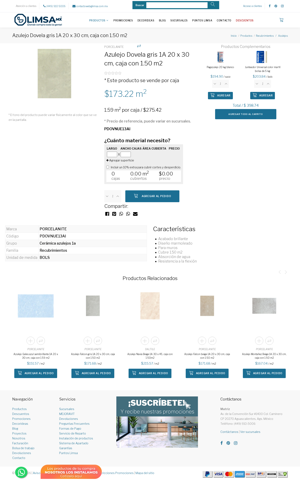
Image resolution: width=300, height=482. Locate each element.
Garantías (65, 448)
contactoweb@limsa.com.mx (92, 6)
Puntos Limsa (202, 20)
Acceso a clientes (252, 6)
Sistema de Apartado (73, 443)
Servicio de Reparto (72, 433)
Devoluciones (21, 453)
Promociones (123, 20)
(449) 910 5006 (56, 6)
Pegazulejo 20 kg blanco (220, 67)
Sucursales (179, 20)
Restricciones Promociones (115, 473)
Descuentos (245, 20)
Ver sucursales (250, 431)
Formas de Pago (70, 428)
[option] (54, 75)
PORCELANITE (35, 349)
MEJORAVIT (67, 414)
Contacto (224, 20)
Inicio (234, 35)
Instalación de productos (76, 438)
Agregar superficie (121, 160)
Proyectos (19, 433)
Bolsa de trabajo (23, 448)
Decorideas (146, 20)
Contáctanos (229, 431)
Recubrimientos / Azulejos (272, 35)
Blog (162, 20)
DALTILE (150, 349)
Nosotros (18, 438)
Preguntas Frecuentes (74, 423)
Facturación (20, 443)
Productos (97, 20)
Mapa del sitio (145, 473)
